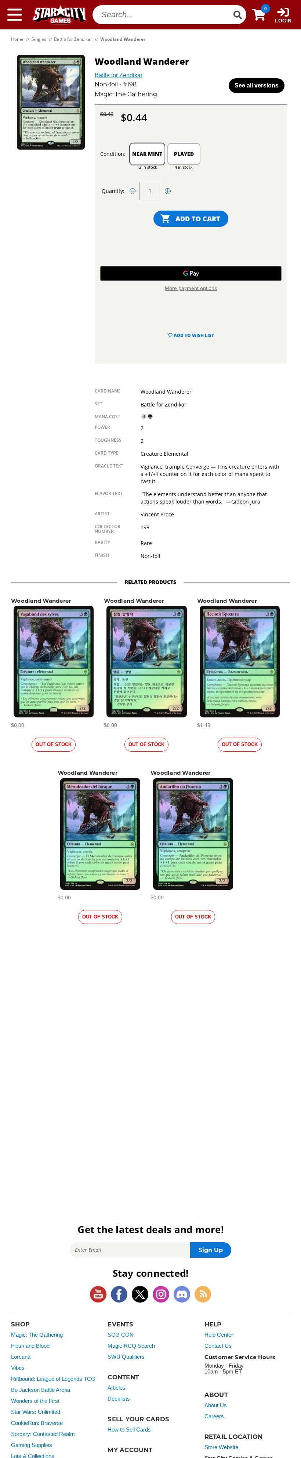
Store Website (221, 1447)
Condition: (113, 153)
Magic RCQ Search (131, 1346)
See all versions (257, 85)
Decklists (119, 1399)
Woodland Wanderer (41, 600)
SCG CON (121, 1335)
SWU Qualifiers (126, 1357)
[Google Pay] (191, 273)
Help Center (218, 1335)
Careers (214, 1416)
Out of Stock (54, 744)
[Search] (237, 14)
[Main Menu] (14, 14)
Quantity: (113, 190)
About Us (215, 1405)
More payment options (191, 288)
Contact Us (218, 1346)
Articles (117, 1388)
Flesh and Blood (30, 1346)
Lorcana (20, 1357)
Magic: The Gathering (37, 1335)
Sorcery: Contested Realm (43, 1434)
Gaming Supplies (31, 1445)
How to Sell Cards (129, 1430)
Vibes (18, 1368)
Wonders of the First (35, 1401)
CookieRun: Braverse (37, 1423)
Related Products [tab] (150, 581)
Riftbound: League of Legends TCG (53, 1379)
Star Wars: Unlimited (35, 1412)
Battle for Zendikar (118, 75)
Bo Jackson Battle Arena (40, 1390)
